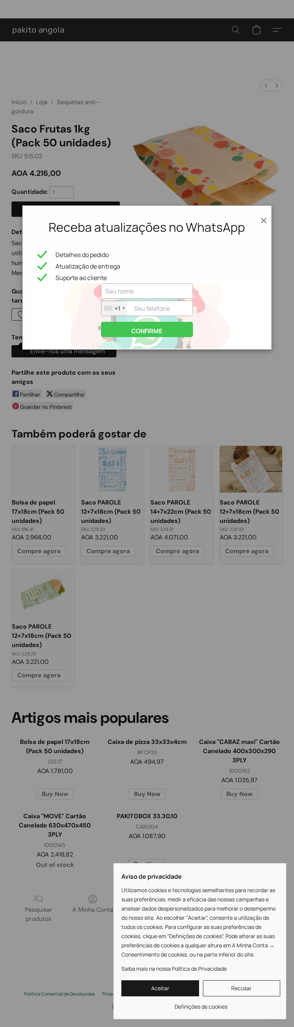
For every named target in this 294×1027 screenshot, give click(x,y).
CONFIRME (146, 331)
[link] (200, 1003)
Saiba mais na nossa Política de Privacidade (174, 968)
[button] (160, 988)
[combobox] (114, 308)
